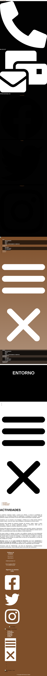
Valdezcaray (8, 248)
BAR (6, 242)
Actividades (8, 249)
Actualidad (4, 250)
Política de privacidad (9, 634)
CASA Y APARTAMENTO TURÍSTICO (12, 244)
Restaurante (8, 240)
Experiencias (4, 245)
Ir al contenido (3, 0)
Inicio (3, 239)
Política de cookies (9, 636)
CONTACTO (4, 251)
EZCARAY (4, 403)
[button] (23, 301)
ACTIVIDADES (5, 405)
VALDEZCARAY (6, 404)
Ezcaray (7, 247)
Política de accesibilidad (10, 632)
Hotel (6, 241)
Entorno (4, 246)
